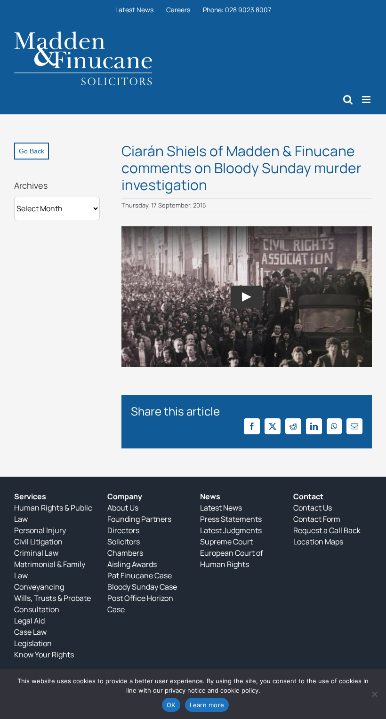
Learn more (207, 705)
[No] (374, 694)
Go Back (31, 151)
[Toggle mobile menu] (367, 99)
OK (171, 705)
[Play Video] (247, 296)
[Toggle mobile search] (348, 99)
